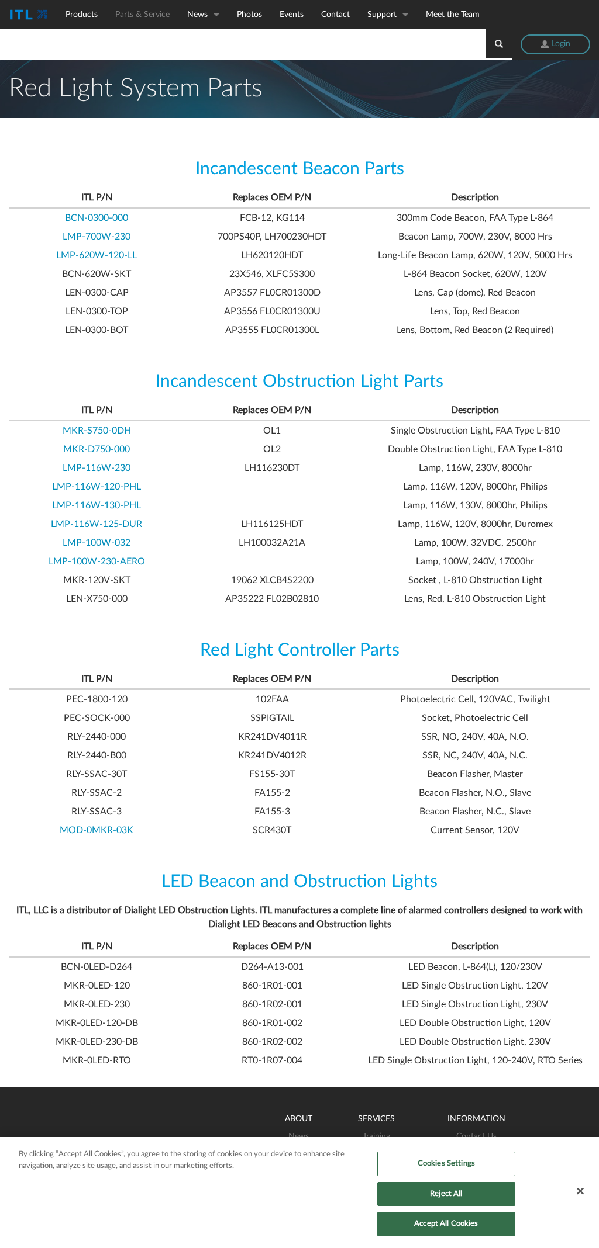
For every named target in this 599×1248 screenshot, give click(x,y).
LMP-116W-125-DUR (96, 524)
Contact (335, 15)
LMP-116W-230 (96, 468)
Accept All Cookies (446, 1224)
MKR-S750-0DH (97, 430)
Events (292, 15)
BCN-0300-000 (96, 218)
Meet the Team (453, 15)
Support (382, 15)
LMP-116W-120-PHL (96, 486)
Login (559, 44)
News (197, 15)
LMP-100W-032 (96, 542)
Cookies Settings (446, 1163)
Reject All (446, 1194)
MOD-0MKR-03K (96, 830)
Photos (249, 15)
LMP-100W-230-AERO (97, 561)
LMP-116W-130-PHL (96, 505)
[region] (299, 1192)
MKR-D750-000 (96, 449)
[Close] (580, 1191)
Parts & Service (142, 15)
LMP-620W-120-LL (96, 255)
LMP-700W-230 (96, 236)
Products (82, 15)
